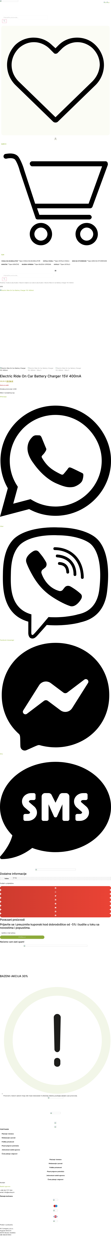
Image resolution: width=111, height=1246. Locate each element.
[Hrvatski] (105, 2)
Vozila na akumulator (12, 283)
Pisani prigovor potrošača (10, 1146)
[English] (108, 2)
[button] (55, 888)
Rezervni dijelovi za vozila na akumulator (31, 283)
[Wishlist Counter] (55, 132)
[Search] (4, 21)
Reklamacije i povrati (8, 1138)
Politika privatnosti (8, 1142)
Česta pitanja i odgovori (9, 1154)
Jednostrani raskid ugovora (11, 1150)
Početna (2, 283)
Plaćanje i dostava (8, 1134)
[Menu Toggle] (55, 270)
